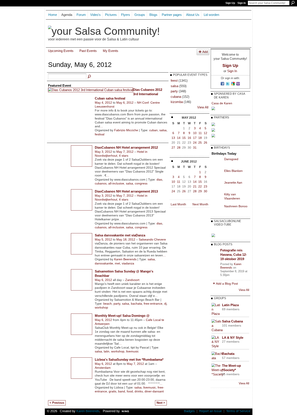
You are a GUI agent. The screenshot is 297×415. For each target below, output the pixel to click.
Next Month (200, 204)
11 (200, 133)
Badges (189, 411)
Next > (161, 402)
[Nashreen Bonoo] (217, 209)
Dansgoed (231, 159)
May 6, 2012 (124, 102)
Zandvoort (132, 280)
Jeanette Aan (233, 182)
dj (165, 303)
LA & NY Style (232, 337)
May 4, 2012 (103, 102)
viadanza (128, 263)
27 (173, 147)
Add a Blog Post (227, 283)
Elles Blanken (233, 171)
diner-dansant (154, 391)
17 (195, 137)
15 (184, 137)
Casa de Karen (222, 103)
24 (195, 142)
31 (195, 147)
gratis (112, 391)
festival (99, 134)
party (116, 303)
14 (178, 137)
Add (205, 51)
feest (174, 80)
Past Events (88, 51)
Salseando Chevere (152, 239)
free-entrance (153, 303)
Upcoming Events (60, 51)
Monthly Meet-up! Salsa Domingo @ (122, 315)
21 (195, 186)
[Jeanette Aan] (217, 186)
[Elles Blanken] (217, 174)
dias (159, 179)
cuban (153, 130)
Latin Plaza (230, 305)
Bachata (228, 353)
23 (205, 186)
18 (200, 137)
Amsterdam (103, 367)
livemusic (132, 351)
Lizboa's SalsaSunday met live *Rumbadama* (129, 359)
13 (173, 137)
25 (200, 142)
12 (205, 133)
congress (141, 183)
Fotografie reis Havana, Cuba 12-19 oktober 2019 (233, 254)
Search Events (90, 77)
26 (205, 142)
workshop (101, 307)
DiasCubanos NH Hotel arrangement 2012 (126, 147)
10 (195, 133)
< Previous (57, 402)
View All (202, 107)
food (130, 391)
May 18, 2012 (125, 239)
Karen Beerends (125, 259)
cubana (176, 96)
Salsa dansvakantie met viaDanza (120, 235)
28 (178, 147)
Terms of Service (238, 411)
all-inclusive (116, 183)
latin (106, 351)
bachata (136, 303)
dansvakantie (104, 263)
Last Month (178, 204)
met (117, 263)
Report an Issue (210, 411)
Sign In (241, 3)
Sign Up (230, 3)
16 (189, 137)
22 (200, 186)
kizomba (177, 102)
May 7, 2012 (124, 151)
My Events (110, 51)
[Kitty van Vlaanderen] (217, 197)
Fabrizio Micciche (126, 130)
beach (107, 303)
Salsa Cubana (232, 321)
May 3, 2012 (103, 151)
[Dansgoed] (217, 162)
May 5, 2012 (103, 239)
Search (293, 3)
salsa (163, 130)
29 (200, 191)
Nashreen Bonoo (235, 206)
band (121, 391)
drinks (139, 391)
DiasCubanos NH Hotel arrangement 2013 (126, 191)
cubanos (101, 183)
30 (205, 191)
